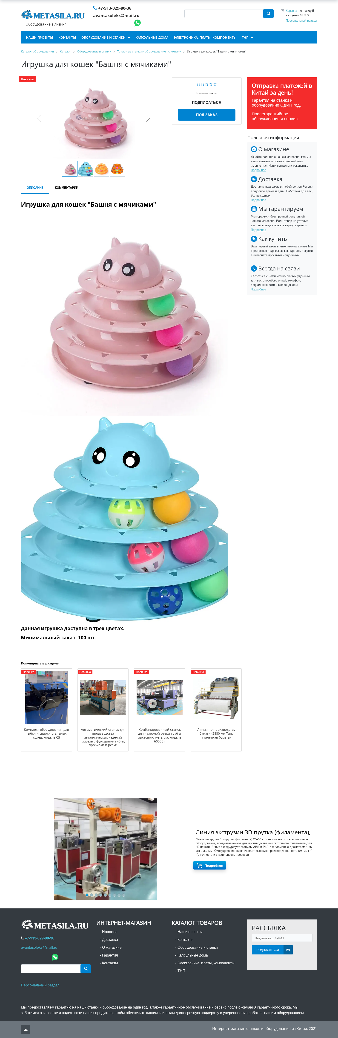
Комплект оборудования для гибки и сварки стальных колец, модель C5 (46, 733)
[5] (215, 83)
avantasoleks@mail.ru (116, 15)
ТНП (181, 970)
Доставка (110, 939)
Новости (109, 931)
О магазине (112, 947)
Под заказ (207, 114)
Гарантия (110, 955)
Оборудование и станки (198, 947)
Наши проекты (190, 931)
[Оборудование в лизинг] (54, 15)
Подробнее (258, 170)
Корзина (291, 10)
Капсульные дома (193, 955)
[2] (202, 83)
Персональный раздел (301, 20)
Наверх (25, 1029)
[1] (198, 83)
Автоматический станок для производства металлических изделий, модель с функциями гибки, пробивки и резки (103, 737)
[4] (211, 83)
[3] (207, 83)
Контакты (110, 963)
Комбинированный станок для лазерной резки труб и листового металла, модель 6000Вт (159, 735)
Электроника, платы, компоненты (206, 963)
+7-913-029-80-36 (114, 8)
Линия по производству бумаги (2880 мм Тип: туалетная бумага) (216, 733)
